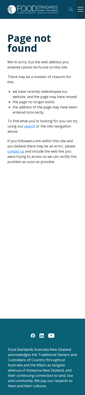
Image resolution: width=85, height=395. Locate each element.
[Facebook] (33, 335)
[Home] (35, 9)
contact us (15, 151)
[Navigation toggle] (80, 9)
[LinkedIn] (41, 335)
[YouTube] (51, 335)
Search (71, 9)
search (29, 126)
